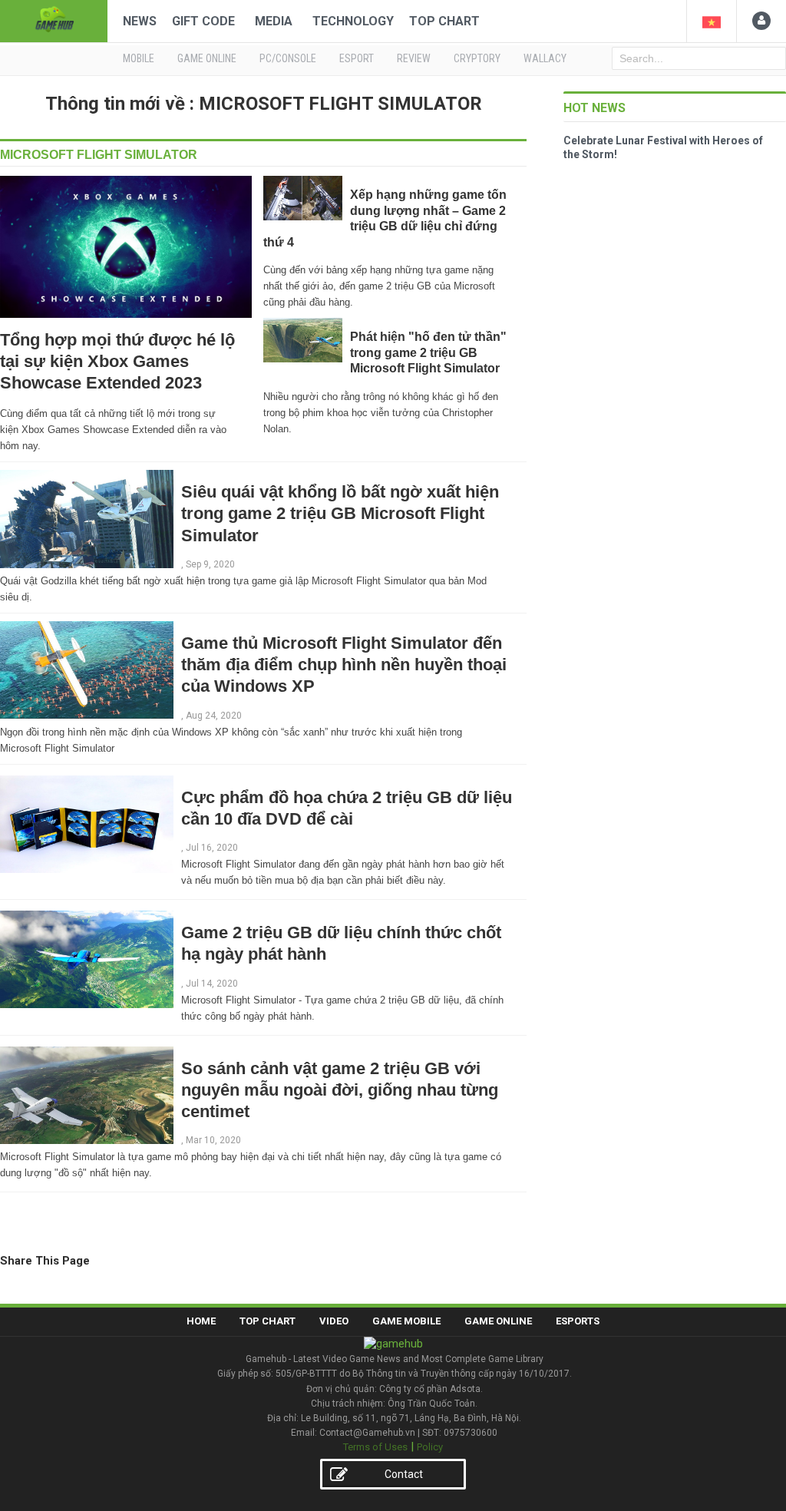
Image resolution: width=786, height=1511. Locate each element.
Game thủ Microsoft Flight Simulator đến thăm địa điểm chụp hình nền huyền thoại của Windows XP (344, 664)
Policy (430, 1447)
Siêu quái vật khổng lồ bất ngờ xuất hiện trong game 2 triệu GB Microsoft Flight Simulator (340, 513)
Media (273, 21)
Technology (353, 21)
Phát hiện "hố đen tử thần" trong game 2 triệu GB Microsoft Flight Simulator (428, 352)
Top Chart (444, 21)
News (140, 21)
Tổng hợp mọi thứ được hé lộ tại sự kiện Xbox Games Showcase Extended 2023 (117, 361)
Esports (577, 1321)
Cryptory (477, 58)
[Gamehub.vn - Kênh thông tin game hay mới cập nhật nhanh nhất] (53, 19)
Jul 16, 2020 (212, 847)
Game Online (498, 1321)
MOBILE (138, 58)
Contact (404, 1474)
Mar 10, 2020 (213, 1140)
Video (333, 1321)
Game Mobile (406, 1321)
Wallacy (544, 58)
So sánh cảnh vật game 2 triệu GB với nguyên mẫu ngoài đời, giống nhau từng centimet (339, 1090)
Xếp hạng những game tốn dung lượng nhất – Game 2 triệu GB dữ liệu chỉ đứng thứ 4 (385, 218)
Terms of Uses (375, 1447)
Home (201, 1321)
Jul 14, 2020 (212, 983)
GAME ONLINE (206, 58)
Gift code (203, 21)
